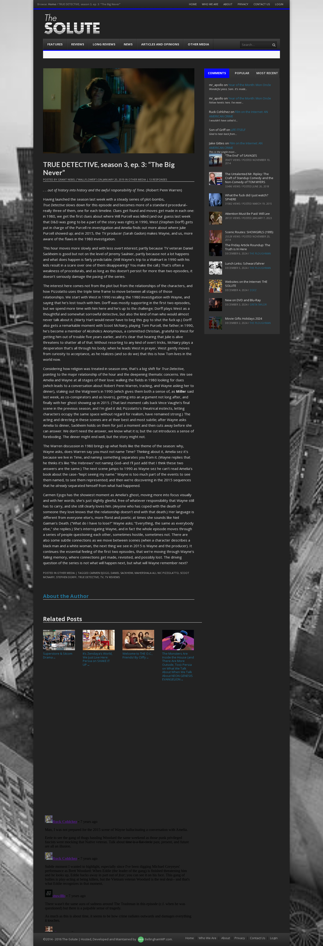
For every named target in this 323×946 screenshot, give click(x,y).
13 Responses (158, 179)
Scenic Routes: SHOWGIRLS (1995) (249, 232)
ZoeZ (253, 290)
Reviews (77, 44)
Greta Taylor (258, 304)
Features (55, 44)
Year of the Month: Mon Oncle (249, 85)
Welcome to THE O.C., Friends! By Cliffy (137, 655)
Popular (242, 73)
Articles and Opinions (160, 44)
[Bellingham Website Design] (141, 939)
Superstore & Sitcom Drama (57, 655)
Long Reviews (104, 44)
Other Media (198, 44)
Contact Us (261, 4)
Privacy (243, 4)
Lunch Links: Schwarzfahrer (245, 263)
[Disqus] (118, 750)
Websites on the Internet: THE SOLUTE (246, 284)
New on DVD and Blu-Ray (243, 300)
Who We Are (210, 4)
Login (279, 4)
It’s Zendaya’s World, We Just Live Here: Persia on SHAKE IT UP (97, 659)
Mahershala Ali (145, 573)
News (128, 44)
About (227, 4)
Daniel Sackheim (122, 573)
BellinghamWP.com (158, 939)
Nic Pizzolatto (168, 573)
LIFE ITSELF (238, 130)
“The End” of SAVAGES (241, 155)
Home (52, 4)
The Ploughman (260, 253)
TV (102, 577)
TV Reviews (112, 577)
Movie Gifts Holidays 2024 (243, 318)
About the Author (66, 596)
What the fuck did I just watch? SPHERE (246, 197)
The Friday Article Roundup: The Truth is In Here (247, 247)
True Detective (88, 577)
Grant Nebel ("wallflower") (77, 179)
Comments (217, 73)
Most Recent (267, 73)
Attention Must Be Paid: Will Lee (247, 213)
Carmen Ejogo (99, 573)
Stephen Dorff (66, 577)
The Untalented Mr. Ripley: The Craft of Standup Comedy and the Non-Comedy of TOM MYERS (249, 178)
